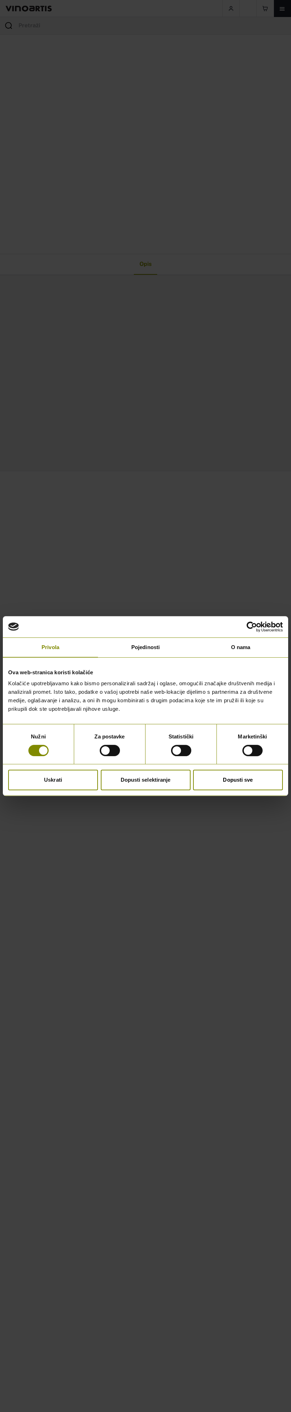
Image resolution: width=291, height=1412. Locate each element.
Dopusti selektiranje (146, 780)
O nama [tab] (241, 647)
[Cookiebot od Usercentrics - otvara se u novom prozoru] (252, 626)
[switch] (110, 750)
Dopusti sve (238, 780)
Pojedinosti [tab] (145, 647)
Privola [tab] (50, 647)
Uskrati (53, 780)
